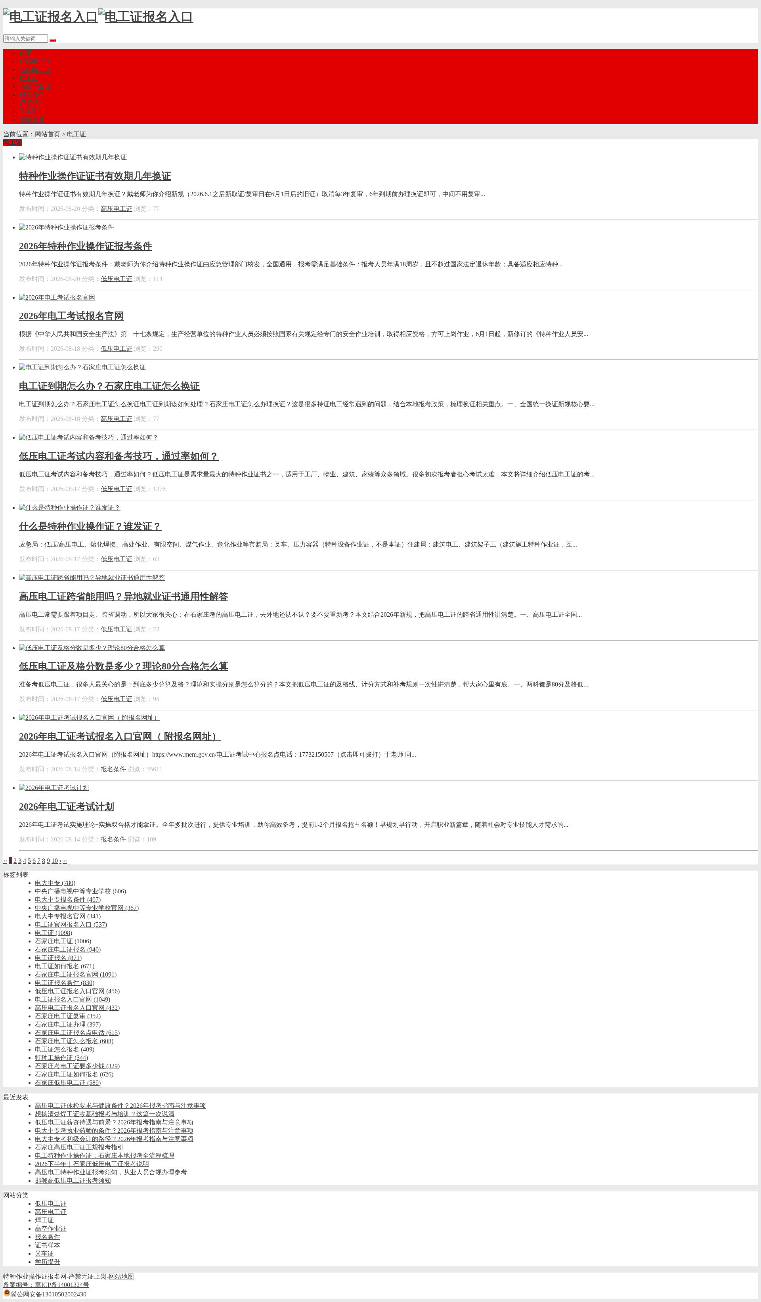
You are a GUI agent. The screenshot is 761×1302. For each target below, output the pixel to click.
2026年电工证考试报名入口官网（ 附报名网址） (120, 736)
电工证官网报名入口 (71, 924)
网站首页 (47, 134)
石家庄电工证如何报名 (74, 1074)
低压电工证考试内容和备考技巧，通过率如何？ (119, 456)
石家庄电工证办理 (68, 1024)
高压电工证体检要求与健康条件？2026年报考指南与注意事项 (120, 1105)
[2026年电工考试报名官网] (57, 297)
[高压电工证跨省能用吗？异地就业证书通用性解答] (92, 577)
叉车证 (28, 111)
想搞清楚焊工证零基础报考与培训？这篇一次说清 (104, 1114)
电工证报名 (58, 957)
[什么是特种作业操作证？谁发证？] (69, 507)
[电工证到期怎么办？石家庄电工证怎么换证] (82, 367)
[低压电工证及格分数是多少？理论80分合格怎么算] (92, 647)
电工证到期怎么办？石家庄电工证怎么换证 (109, 386)
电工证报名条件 (64, 982)
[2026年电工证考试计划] (54, 787)
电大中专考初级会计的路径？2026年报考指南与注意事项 (114, 1139)
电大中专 (55, 882)
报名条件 (31, 94)
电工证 (53, 932)
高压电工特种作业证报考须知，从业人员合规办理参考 (111, 1172)
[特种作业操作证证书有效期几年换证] (73, 157)
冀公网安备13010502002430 (48, 1294)
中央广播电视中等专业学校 (80, 891)
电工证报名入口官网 (72, 999)
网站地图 (121, 1276)
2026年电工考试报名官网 (71, 316)
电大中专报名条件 (68, 899)
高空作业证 (35, 86)
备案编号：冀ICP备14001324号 (46, 1284)
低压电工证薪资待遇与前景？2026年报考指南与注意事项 (114, 1122)
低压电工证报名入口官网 (77, 991)
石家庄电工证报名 (68, 949)
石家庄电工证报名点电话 (77, 1032)
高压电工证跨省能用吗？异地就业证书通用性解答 (123, 596)
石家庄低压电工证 (68, 1082)
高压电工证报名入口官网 (77, 1007)
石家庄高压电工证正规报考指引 (79, 1147)
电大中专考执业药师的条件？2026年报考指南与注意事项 (114, 1130)
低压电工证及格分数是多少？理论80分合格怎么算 (123, 666)
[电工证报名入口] (98, 17)
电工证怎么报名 (64, 1049)
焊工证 (28, 78)
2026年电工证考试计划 (66, 806)
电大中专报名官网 (68, 916)
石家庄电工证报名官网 (76, 974)
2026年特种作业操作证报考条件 (85, 246)
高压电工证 (35, 69)
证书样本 (31, 102)
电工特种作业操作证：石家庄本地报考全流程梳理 (104, 1155)
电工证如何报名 (64, 966)
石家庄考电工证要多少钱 (77, 1066)
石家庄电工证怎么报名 (74, 1041)
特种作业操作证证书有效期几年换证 (95, 176)
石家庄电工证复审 (68, 1016)
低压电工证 (35, 61)
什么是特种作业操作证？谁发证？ (90, 526)
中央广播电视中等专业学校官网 (87, 907)
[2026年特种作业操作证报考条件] (66, 227)
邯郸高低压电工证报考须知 (73, 1180)
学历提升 (31, 119)
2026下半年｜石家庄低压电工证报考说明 (92, 1164)
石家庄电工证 (63, 941)
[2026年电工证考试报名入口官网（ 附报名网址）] (89, 717)
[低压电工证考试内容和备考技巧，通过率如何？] (89, 437)
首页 (25, 53)
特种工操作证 (61, 1057)
